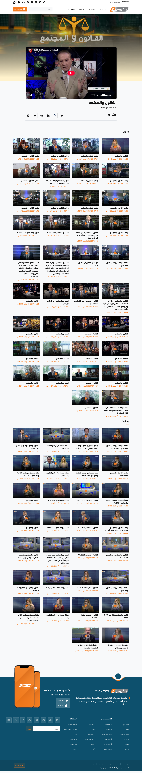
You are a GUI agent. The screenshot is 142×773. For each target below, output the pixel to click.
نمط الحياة (108, 724)
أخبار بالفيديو (108, 744)
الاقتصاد (91, 9)
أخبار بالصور (108, 739)
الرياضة (81, 9)
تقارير (92, 729)
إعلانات (75, 749)
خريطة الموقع (72, 724)
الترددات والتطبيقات (70, 729)
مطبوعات (91, 734)
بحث (29, 728)
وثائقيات (109, 729)
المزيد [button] (73, 9)
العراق (127, 729)
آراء (93, 749)
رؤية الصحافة (108, 749)
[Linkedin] (48, 115)
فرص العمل (73, 744)
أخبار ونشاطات (89, 739)
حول (76, 734)
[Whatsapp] (35, 115)
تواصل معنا (73, 739)
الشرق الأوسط (124, 734)
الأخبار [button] (104, 9)
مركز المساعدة (126, 764)
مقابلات (91, 724)
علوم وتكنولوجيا (107, 734)
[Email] (28, 115)
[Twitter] (55, 115)
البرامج (92, 744)
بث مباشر (18, 765)
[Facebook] (61, 115)
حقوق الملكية (102, 764)
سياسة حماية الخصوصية (113, 764)
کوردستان (126, 724)
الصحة (127, 749)
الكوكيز (93, 764)
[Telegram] (41, 115)
